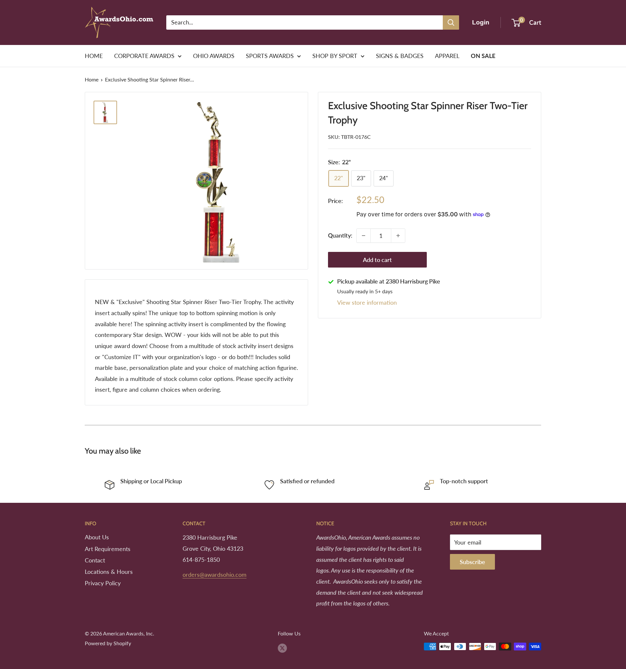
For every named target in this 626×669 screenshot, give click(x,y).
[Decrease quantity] (363, 235)
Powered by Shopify (108, 643)
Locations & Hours (109, 571)
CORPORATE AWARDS (144, 55)
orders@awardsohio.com (214, 574)
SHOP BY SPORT (334, 55)
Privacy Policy (103, 583)
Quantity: (340, 235)
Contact (95, 560)
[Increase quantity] (398, 235)
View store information (367, 302)
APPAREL (447, 55)
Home (91, 79)
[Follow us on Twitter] (282, 648)
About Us (97, 537)
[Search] (451, 22)
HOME (94, 55)
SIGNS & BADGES (400, 55)
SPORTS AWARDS (270, 55)
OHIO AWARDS (213, 55)
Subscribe (472, 561)
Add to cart (377, 259)
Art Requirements (107, 548)
